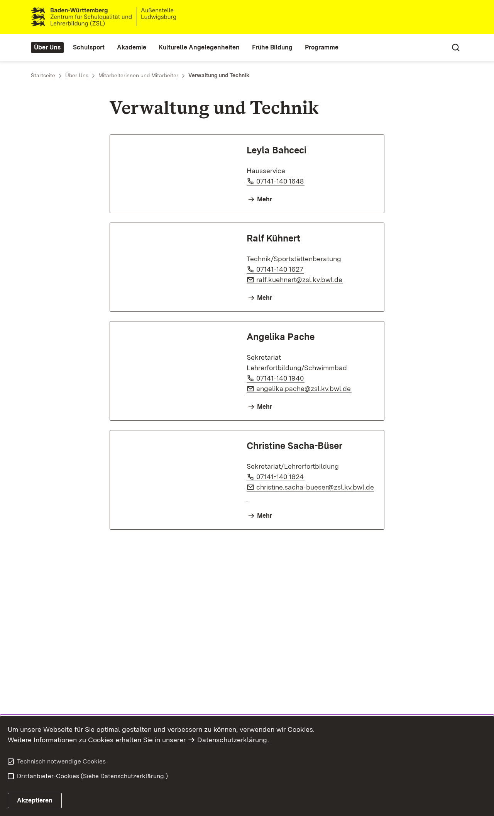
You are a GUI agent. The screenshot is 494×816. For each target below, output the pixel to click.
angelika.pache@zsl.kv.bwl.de (304, 388)
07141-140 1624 (280, 477)
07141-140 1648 (280, 181)
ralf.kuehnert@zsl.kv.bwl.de (299, 279)
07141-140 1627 (280, 269)
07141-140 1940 (280, 378)
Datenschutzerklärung (232, 740)
